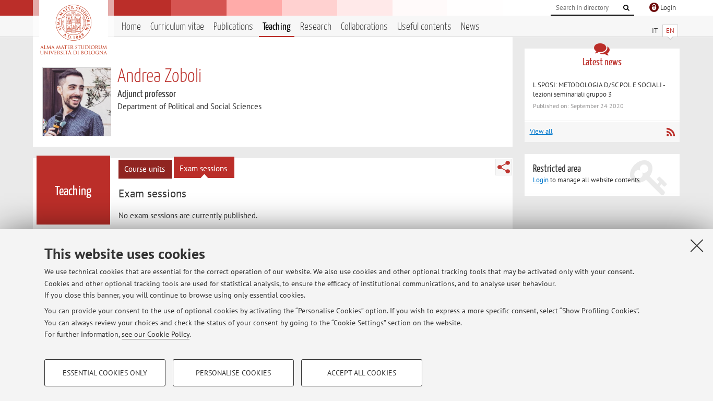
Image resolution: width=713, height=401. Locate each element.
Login (541, 179)
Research (315, 27)
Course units (144, 169)
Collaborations (364, 27)
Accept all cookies (361, 373)
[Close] (696, 245)
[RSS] (670, 132)
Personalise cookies (233, 373)
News (470, 27)
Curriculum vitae (177, 27)
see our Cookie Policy (155, 334)
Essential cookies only (105, 373)
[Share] (503, 167)
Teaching (277, 27)
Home (131, 27)
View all (541, 131)
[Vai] (626, 8)
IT (655, 30)
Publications (233, 27)
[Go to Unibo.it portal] (73, 30)
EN (670, 30)
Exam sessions (203, 168)
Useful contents (424, 27)
